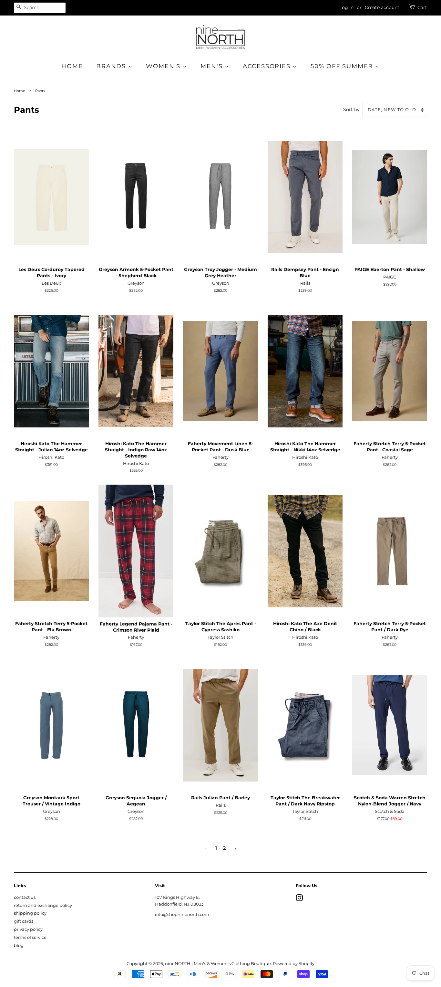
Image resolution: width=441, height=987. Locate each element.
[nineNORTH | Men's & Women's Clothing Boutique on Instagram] (299, 899)
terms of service (30, 937)
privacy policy (28, 929)
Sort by (351, 109)
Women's (164, 66)
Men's (212, 66)
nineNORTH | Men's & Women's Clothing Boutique (218, 963)
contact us (25, 897)
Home (72, 66)
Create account (382, 7)
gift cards (23, 921)
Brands (112, 66)
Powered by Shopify (293, 963)
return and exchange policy (43, 905)
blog (19, 945)
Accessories (268, 66)
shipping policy (30, 913)
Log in (346, 7)
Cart (422, 7)
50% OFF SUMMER (343, 66)
